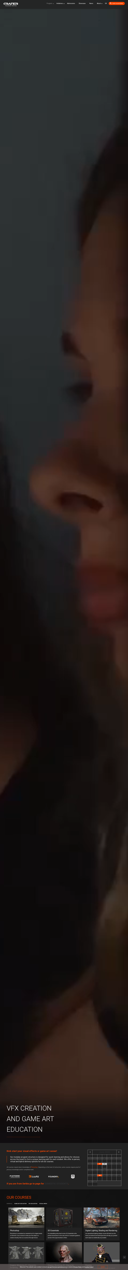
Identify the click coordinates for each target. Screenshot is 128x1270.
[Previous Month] (90, 1152)
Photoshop (34, 1167)
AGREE (103, 1267)
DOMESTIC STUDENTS (56, 1183)
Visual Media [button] (43, 1203)
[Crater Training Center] (10, 4)
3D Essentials (53, 1230)
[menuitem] (10, 1205)
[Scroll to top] (124, 1257)
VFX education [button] (33, 1203)
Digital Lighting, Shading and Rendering (101, 1230)
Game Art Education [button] (20, 1203)
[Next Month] (119, 1152)
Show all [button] (9, 1203)
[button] (26, 1218)
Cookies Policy (89, 1267)
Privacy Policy (78, 1267)
